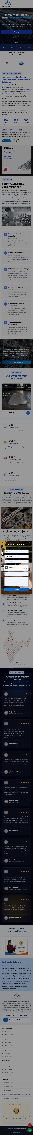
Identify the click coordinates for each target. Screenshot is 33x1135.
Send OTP (16, 589)
